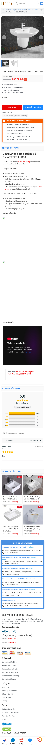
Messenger (30, 744)
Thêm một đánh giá (22, 407)
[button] (41, 37)
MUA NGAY (12, 107)
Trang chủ (5, 10)
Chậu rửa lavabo (21, 10)
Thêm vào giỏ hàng (33, 107)
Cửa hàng (12, 10)
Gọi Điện (21, 744)
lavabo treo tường (24, 162)
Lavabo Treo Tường (32, 10)
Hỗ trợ (39, 744)
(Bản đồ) (31, 547)
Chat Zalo (12, 744)
